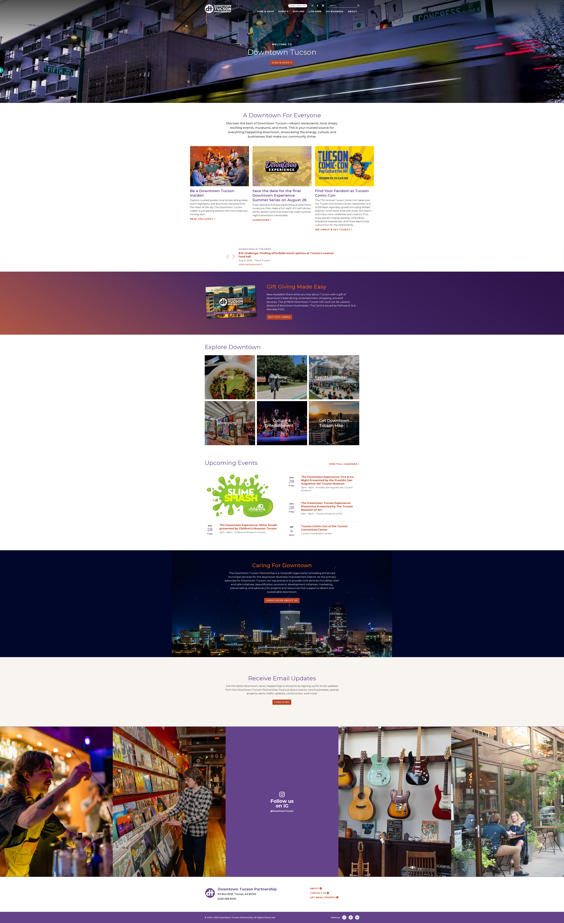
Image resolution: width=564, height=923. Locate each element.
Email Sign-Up (298, 6)
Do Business (335, 11)
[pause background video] (558, 97)
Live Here (315, 11)
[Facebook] (317, 5)
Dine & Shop (265, 11)
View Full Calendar (343, 464)
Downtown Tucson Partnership (236, 917)
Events (283, 11)
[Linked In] (323, 5)
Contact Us (318, 893)
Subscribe (281, 702)
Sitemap (335, 917)
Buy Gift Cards (279, 317)
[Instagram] (312, 5)
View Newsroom (250, 264)
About (352, 11)
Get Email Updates (323, 897)
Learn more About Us (282, 600)
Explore (298, 11)
